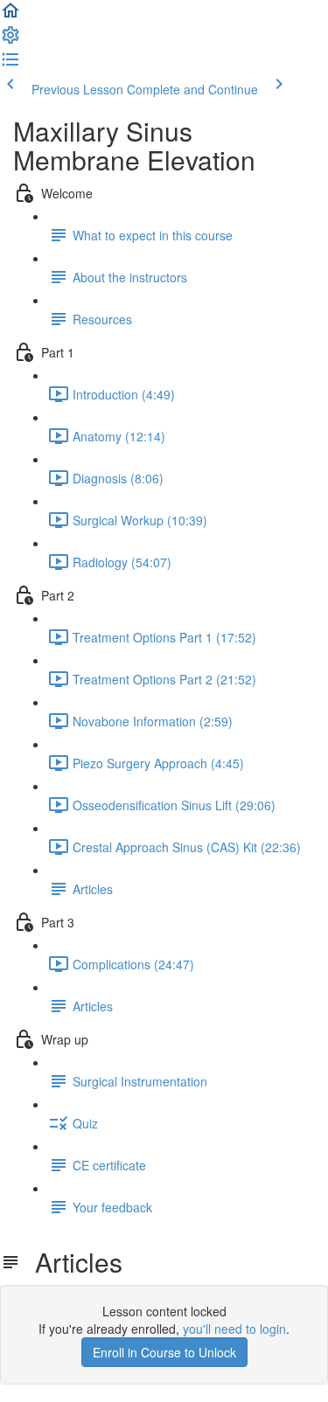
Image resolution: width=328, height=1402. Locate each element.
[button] (10, 15)
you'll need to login (234, 1328)
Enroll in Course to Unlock (164, 1352)
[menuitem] (10, 40)
